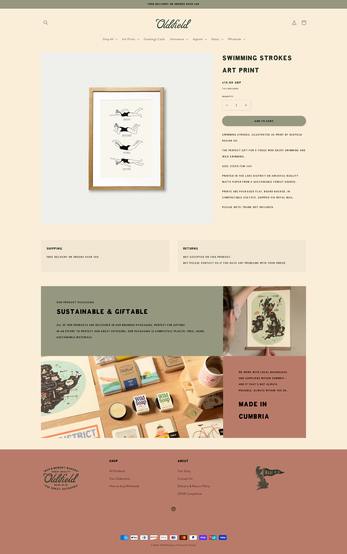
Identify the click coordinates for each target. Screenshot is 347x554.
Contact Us (185, 478)
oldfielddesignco (168, 545)
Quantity (228, 96)
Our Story (184, 471)
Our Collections (119, 478)
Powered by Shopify (186, 545)
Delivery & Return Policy (194, 486)
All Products (117, 471)
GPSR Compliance (190, 494)
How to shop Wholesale (124, 486)
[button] (46, 23)
